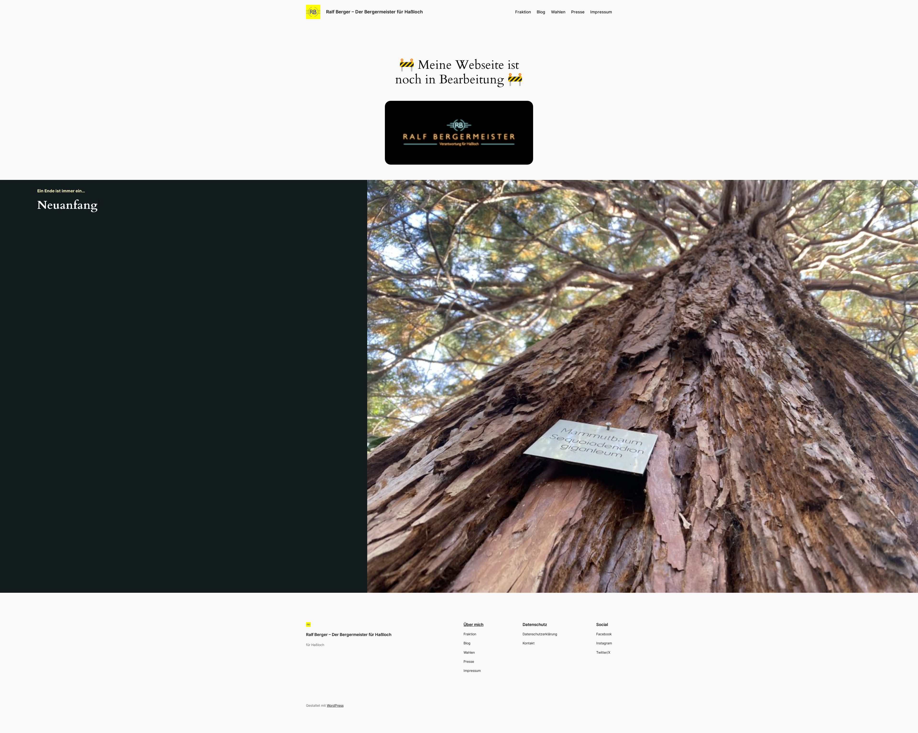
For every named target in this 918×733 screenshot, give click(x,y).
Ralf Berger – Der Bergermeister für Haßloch (374, 12)
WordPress (335, 705)
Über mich (473, 624)
